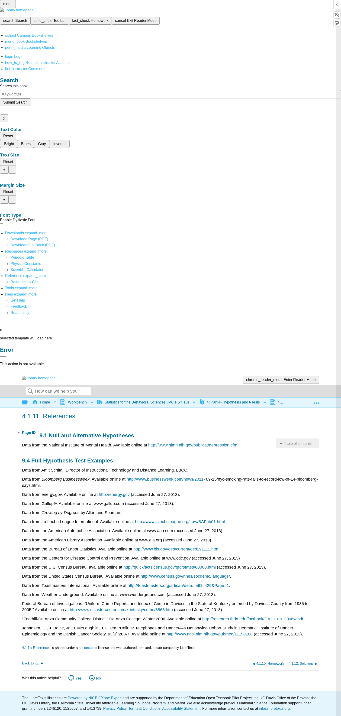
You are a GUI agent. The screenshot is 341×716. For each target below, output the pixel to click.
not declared (88, 648)
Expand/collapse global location (316, 400)
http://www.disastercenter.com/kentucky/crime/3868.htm (121, 609)
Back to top (30, 663)
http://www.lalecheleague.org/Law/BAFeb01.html (180, 521)
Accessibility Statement (181, 708)
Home (45, 402)
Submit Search (15, 102)
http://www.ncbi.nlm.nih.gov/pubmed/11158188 (210, 634)
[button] (18, 306)
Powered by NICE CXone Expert (95, 698)
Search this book (14, 86)
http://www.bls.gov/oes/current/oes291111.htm (175, 549)
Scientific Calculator (26, 270)
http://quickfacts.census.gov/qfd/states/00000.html (169, 567)
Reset (8, 136)
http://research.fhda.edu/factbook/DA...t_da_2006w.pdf (252, 619)
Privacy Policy (114, 708)
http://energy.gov (114, 494)
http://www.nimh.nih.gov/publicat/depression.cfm (192, 445)
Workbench (77, 402)
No (98, 678)
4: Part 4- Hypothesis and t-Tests (233, 402)
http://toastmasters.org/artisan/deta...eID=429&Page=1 (178, 585)
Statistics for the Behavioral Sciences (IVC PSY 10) (147, 402)
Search (30, 391)
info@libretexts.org (274, 708)
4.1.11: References (36, 648)
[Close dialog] (3, 356)
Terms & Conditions (144, 708)
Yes (78, 678)
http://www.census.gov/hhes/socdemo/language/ (185, 576)
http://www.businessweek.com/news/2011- (166, 479)
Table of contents (298, 444)
